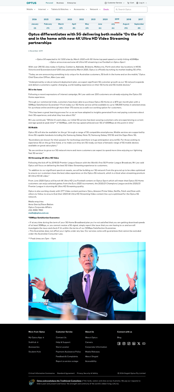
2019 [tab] (117, 19)
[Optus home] (31, 3)
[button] (145, 21)
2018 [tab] (129, 19)
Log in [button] (141, 3)
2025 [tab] (46, 19)
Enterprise (71, 3)
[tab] (34, 26)
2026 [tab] (34, 19)
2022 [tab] (81, 19)
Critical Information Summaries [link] (42, 373)
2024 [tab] (58, 19)
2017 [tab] (140, 19)
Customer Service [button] (115, 3)
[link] (40, 337)
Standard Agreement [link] (66, 373)
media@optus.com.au (38, 213)
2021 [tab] (93, 19)
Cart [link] (132, 3)
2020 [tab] (105, 19)
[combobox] (132, 9)
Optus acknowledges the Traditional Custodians (59, 381)
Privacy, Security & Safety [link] (87, 373)
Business (60, 3)
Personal (49, 3)
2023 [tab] (69, 19)
